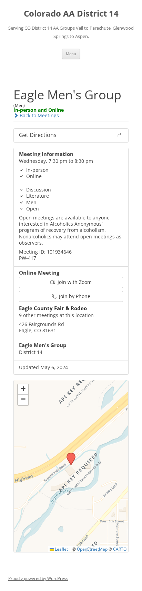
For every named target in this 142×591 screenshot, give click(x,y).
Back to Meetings (38, 115)
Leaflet (61, 549)
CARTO (119, 549)
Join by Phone (74, 296)
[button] (69, 455)
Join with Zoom (74, 282)
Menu (71, 53)
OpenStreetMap (92, 549)
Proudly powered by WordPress (38, 578)
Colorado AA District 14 (71, 13)
